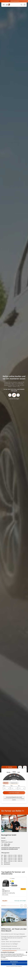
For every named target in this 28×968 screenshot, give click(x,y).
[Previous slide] (21, 905)
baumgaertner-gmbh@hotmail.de (9, 849)
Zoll (18, 785)
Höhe (11, 785)
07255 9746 (6, 845)
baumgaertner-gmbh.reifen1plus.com (10, 847)
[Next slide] (25, 905)
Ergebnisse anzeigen (14, 792)
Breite (4, 785)
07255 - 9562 (7, 844)
